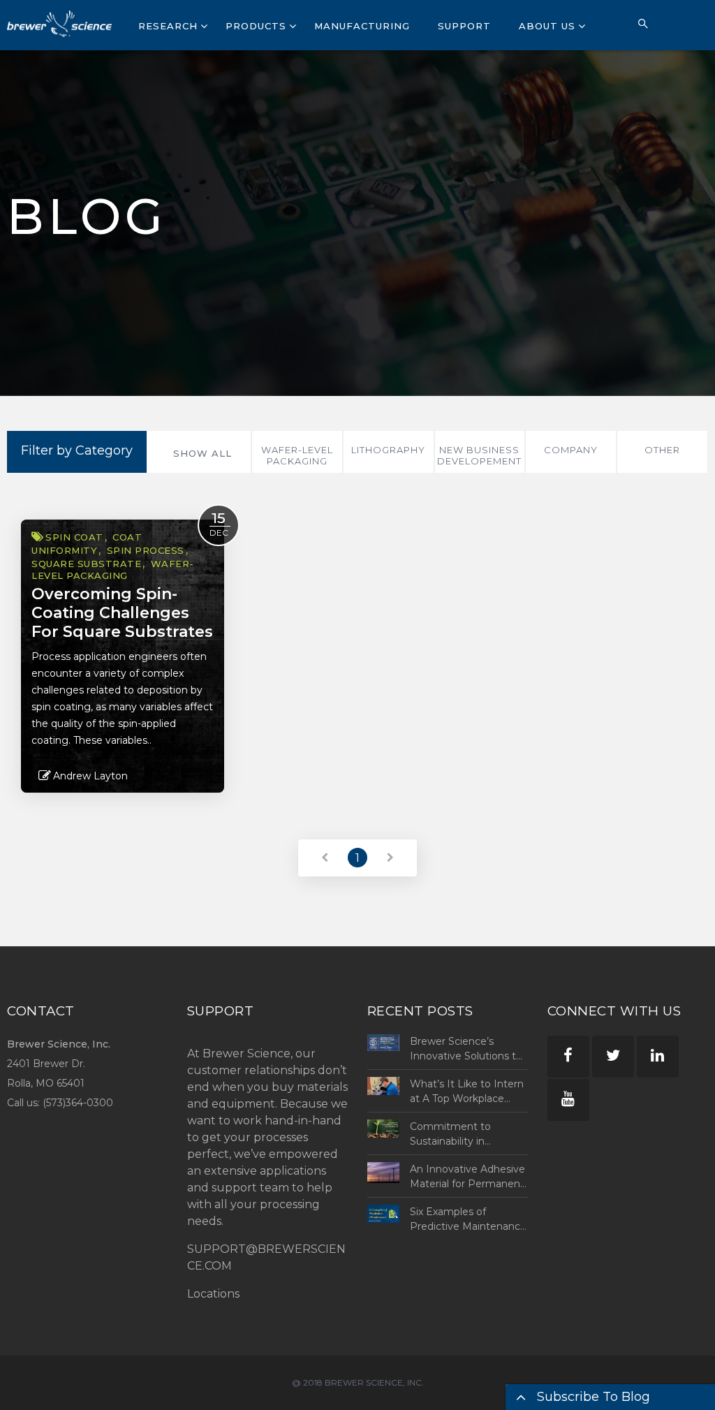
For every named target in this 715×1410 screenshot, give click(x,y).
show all (202, 453)
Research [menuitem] (168, 25)
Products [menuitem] (256, 25)
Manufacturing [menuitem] (362, 25)
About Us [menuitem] (547, 25)
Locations (213, 1293)
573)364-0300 (79, 1102)
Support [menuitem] (464, 25)
